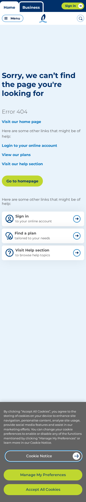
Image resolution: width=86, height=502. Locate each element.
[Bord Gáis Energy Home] (43, 18)
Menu (15, 18)
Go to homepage (22, 181)
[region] (43, 452)
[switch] (20, 18)
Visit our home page (21, 122)
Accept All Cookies (43, 489)
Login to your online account (29, 145)
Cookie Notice (39, 456)
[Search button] (80, 18)
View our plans (16, 155)
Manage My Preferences (43, 475)
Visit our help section (22, 164)
